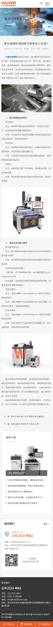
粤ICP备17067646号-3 (34, 614)
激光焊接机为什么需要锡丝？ (21, 492)
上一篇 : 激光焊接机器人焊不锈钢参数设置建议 (24, 417)
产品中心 (9, 624)
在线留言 (26, 624)
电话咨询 (44, 624)
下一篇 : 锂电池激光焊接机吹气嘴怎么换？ (22, 424)
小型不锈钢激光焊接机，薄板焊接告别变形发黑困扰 (27, 480)
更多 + (46, 524)
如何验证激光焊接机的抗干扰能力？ (24, 503)
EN (41, 3)
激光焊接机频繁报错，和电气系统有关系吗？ (27, 486)
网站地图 (8, 617)
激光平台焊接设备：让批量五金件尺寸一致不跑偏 (27, 497)
